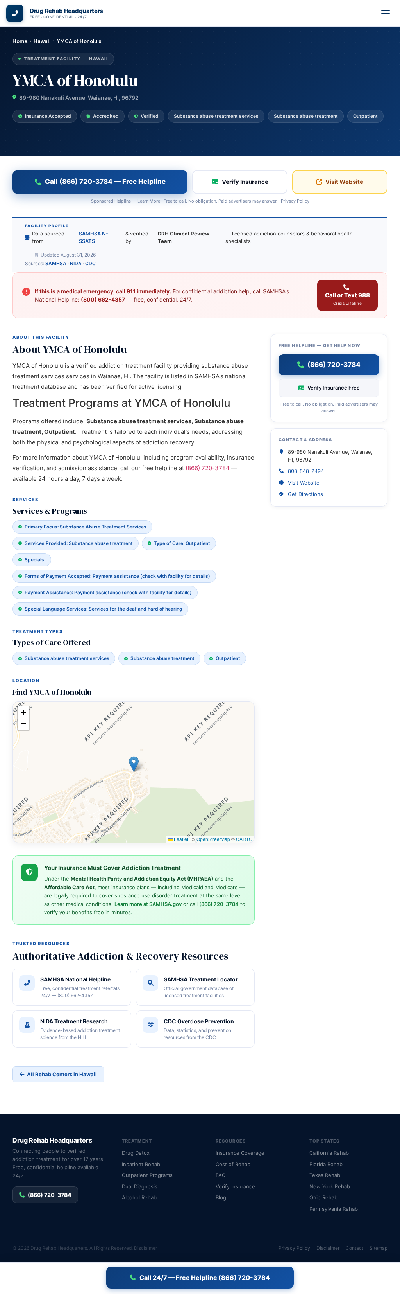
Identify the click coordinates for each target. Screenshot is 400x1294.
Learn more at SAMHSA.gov (148, 904)
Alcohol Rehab (139, 1197)
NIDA (76, 263)
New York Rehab (329, 1186)
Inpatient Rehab (141, 1164)
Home (19, 41)
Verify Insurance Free (333, 388)
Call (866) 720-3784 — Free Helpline (105, 181)
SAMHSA (55, 263)
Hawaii (42, 41)
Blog (221, 1197)
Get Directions (305, 494)
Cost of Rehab (233, 1164)
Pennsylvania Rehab (333, 1209)
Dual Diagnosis (139, 1186)
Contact (354, 1248)
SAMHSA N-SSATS (93, 237)
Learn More (149, 201)
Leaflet (180, 839)
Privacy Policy (295, 201)
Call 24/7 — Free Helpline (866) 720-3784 (204, 1277)
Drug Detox (136, 1153)
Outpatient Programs (147, 1175)
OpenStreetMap (213, 839)
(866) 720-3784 (208, 468)
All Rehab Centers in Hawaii (62, 1074)
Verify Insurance (245, 181)
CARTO (244, 839)
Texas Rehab (324, 1175)
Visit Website (344, 181)
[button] (134, 764)
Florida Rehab (326, 1164)
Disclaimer (145, 1248)
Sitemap (379, 1248)
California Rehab (329, 1153)
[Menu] (386, 13)
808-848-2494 (306, 471)
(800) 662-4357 (103, 299)
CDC (90, 263)
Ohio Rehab (323, 1197)
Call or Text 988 (347, 298)
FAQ (221, 1175)
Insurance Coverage (240, 1153)
